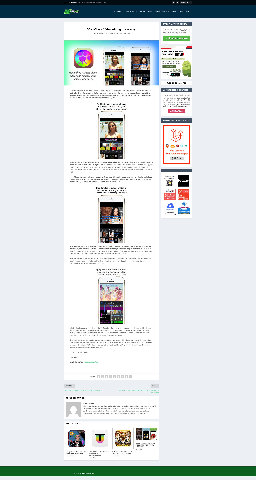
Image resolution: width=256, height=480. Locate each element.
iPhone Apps (131, 11)
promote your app (184, 99)
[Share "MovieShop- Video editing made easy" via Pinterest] (111, 377)
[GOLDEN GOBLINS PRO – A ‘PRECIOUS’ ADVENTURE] (123, 438)
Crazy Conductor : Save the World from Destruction (76, 452)
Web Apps (118, 11)
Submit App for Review (165, 11)
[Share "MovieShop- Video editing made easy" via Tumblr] (107, 377)
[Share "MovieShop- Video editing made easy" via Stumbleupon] (123, 377)
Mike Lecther (104, 33)
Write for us (184, 11)
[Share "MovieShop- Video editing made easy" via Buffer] (119, 377)
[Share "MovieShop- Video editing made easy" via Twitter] (103, 377)
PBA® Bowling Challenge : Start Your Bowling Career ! (92, 2)
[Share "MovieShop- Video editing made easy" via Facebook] (99, 377)
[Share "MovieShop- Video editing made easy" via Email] (127, 377)
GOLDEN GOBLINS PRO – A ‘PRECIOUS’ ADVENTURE (122, 452)
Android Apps (146, 11)
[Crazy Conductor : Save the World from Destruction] (76, 438)
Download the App (91, 362)
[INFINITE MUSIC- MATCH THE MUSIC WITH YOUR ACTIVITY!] (146, 434)
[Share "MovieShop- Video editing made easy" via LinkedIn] (115, 377)
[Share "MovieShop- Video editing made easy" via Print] (131, 377)
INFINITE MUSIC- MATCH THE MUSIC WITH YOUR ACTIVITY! (145, 445)
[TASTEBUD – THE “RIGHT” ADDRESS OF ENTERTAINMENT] (99, 438)
